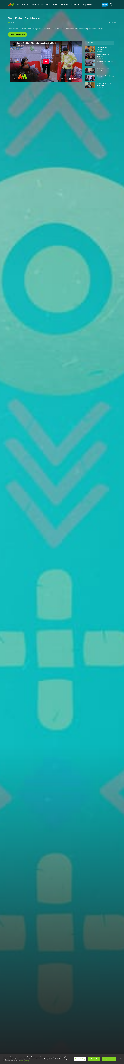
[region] (62, 1059)
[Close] (121, 1059)
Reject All (94, 1059)
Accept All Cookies (109, 1059)
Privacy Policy (24, 1060)
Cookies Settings (80, 1059)
